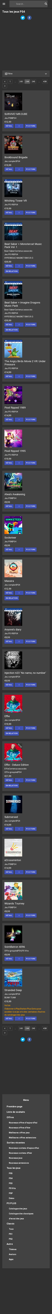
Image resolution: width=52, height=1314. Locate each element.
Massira (9, 581)
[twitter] (23, 18)
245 (33, 81)
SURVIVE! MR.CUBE (15, 114)
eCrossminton (12, 860)
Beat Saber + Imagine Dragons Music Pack (22, 304)
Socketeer (10, 537)
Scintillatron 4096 (14, 946)
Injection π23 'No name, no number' (25, 672)
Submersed (11, 817)
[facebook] (29, 18)
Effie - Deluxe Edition (16, 764)
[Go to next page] (5, 86)
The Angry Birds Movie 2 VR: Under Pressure (25, 363)
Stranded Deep (13, 990)
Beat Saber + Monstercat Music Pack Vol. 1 (23, 245)
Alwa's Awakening (14, 494)
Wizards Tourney (14, 903)
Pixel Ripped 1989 (15, 407)
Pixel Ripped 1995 (15, 451)
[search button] (46, 4)
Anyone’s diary (12, 629)
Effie (7, 716)
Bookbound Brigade (15, 157)
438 (44, 81)
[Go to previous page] (5, 81)
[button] (26, 73)
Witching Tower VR (15, 200)
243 (21, 81)
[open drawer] (4, 4)
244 (27, 81)
